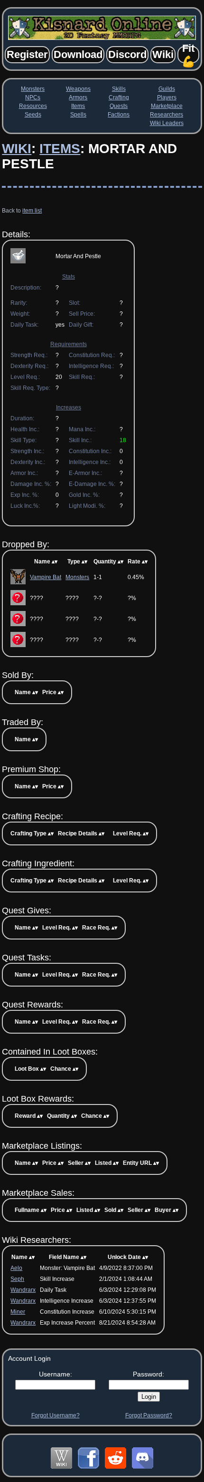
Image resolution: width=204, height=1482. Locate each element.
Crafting (119, 97)
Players (166, 97)
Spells (78, 114)
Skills (119, 89)
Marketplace (167, 106)
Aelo (16, 1268)
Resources (33, 106)
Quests (119, 106)
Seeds (33, 114)
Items (78, 106)
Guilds (166, 89)
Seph (17, 1279)
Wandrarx (23, 1290)
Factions (119, 114)
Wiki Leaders (167, 123)
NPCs (32, 97)
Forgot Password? (148, 1415)
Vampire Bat (45, 577)
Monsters (33, 89)
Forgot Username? (55, 1415)
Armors (78, 97)
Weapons (78, 89)
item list (32, 210)
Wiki (16, 148)
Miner (17, 1311)
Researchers (166, 114)
